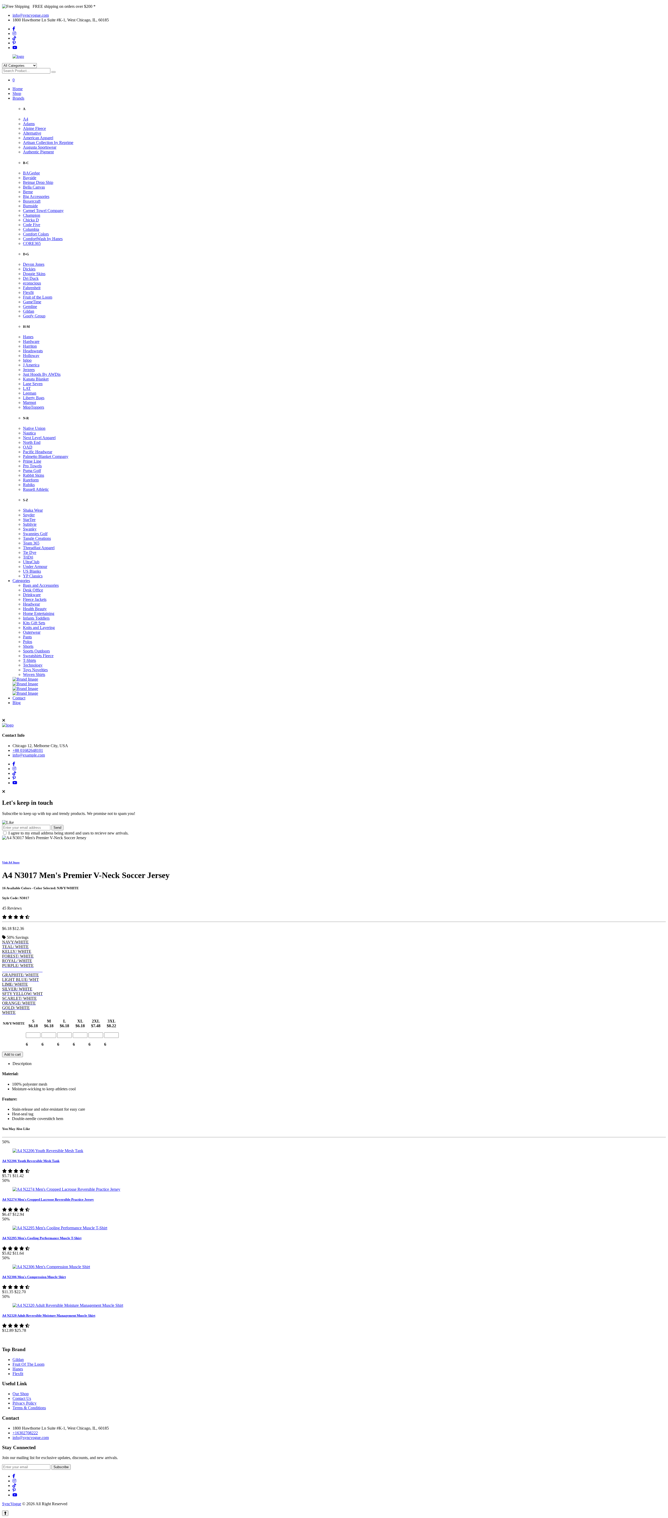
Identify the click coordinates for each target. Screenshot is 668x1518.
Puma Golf (32, 470)
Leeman (29, 393)
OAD (27, 447)
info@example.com (29, 755)
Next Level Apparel (39, 438)
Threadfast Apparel (39, 548)
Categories (21, 580)
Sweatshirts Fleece (38, 656)
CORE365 (32, 243)
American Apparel (38, 138)
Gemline (30, 306)
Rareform (31, 480)
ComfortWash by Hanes (43, 239)
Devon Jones (33, 264)
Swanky (30, 529)
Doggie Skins (34, 273)
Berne (28, 192)
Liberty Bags (33, 398)
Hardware (31, 341)
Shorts (28, 646)
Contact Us (22, 1398)
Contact (19, 698)
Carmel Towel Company (43, 210)
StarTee (29, 519)
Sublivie (30, 524)
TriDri (28, 557)
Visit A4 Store (11, 862)
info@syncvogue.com (31, 15)
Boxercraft (31, 201)
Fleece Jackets (34, 599)
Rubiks (29, 484)
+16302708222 (25, 1433)
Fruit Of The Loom (28, 1364)
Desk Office (33, 590)
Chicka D (31, 220)
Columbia (31, 229)
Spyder (29, 515)
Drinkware (32, 594)
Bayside (29, 178)
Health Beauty (35, 609)
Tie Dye (29, 552)
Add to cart (12, 1054)
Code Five (31, 224)
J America (31, 365)
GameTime (32, 302)
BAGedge (31, 173)
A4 (25, 119)
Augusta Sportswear (39, 147)
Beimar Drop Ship (38, 182)
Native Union (34, 428)
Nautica (29, 433)
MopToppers (33, 407)
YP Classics (33, 576)
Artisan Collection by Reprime (48, 142)
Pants (27, 637)
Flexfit (28, 292)
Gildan (28, 311)
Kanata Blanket (36, 379)
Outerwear (31, 632)
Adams (29, 124)
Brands (18, 98)
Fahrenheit (31, 288)
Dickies (29, 269)
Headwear (31, 604)
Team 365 (31, 543)
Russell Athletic (36, 489)
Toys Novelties (35, 670)
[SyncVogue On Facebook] (14, 29)
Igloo (27, 360)
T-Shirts (29, 660)
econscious (32, 283)
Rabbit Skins (33, 475)
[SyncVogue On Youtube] (15, 47)
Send (57, 828)
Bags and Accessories (41, 585)
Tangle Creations (37, 538)
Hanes (28, 337)
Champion (31, 215)
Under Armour (35, 566)
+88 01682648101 (28, 750)
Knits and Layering (39, 627)
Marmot (29, 402)
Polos (27, 641)
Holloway (31, 355)
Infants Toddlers (36, 618)
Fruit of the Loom (37, 297)
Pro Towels (32, 466)
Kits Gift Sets (34, 623)
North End (31, 442)
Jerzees (29, 369)
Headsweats (33, 351)
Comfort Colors (36, 234)
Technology (33, 665)
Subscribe (61, 1467)
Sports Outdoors (36, 651)
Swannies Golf (35, 533)
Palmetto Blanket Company (45, 456)
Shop (17, 93)
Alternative (32, 133)
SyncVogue (11, 1504)
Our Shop (21, 1394)
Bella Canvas (34, 187)
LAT (27, 388)
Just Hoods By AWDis (42, 374)
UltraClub (31, 562)
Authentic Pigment (38, 152)
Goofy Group (34, 316)
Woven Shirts (34, 674)
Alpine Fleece (34, 128)
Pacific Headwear (37, 452)
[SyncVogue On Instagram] (14, 33)
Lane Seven (33, 384)
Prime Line (32, 461)
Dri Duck (31, 278)
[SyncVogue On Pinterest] (14, 43)
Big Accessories (36, 196)
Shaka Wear (33, 510)
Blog (17, 702)
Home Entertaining (38, 613)
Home (18, 89)
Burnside (30, 206)
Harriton (30, 346)
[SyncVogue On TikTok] (14, 38)
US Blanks (32, 571)
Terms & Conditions (29, 1408)
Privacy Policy (25, 1403)
